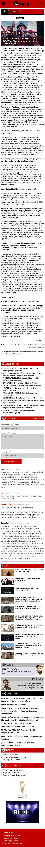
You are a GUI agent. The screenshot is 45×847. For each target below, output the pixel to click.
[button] (3, 3)
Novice (14, 12)
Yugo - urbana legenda (11, 772)
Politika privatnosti (11, 840)
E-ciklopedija (12, 766)
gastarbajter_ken (8, 504)
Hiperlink (9, 694)
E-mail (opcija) (6, 452)
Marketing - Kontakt (12, 838)
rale (2, 493)
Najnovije (6, 566)
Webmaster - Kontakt (12, 835)
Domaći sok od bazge (10, 755)
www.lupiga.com (17, 844)
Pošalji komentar (10, 462)
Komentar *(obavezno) (9, 433)
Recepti (8, 750)
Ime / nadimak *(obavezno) (10, 425)
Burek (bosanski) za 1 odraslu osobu (15, 757)
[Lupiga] (22, 3)
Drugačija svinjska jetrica (11, 760)
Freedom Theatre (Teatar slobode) (15, 775)
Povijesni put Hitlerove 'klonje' (13, 770)
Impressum (8, 833)
